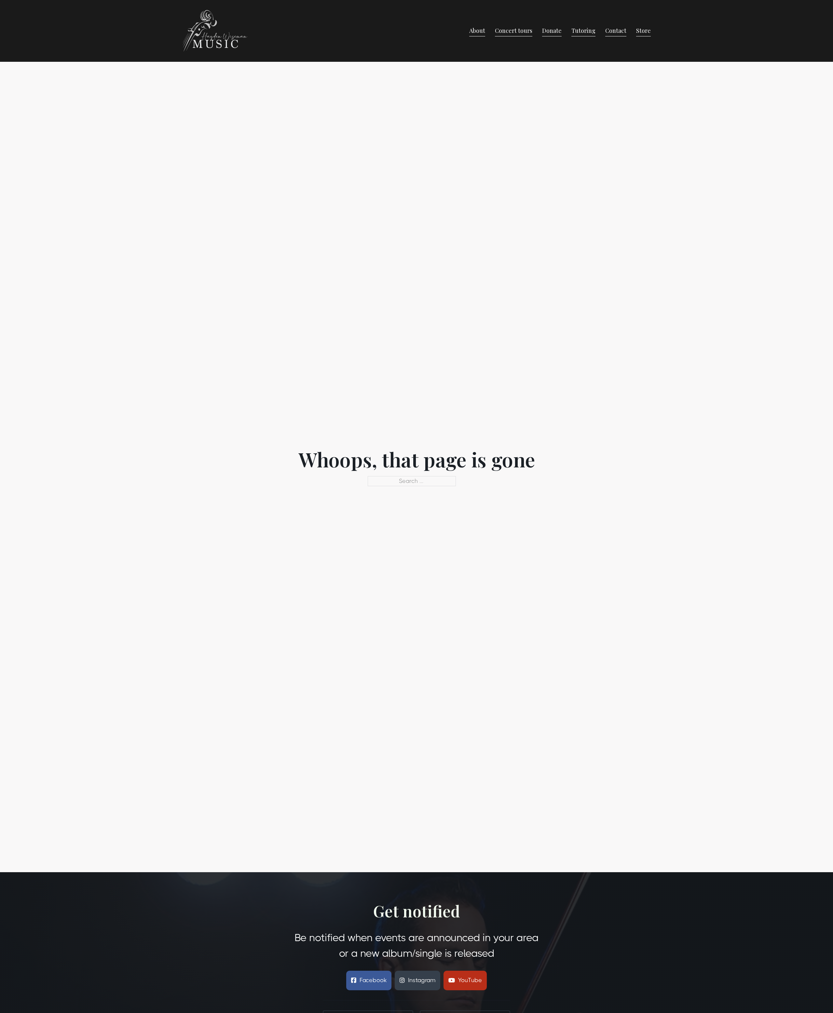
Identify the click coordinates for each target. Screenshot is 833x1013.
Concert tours (513, 30)
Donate (552, 30)
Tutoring (583, 30)
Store (643, 30)
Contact (615, 30)
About (477, 30)
